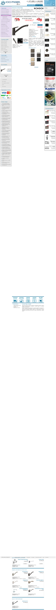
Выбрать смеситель (39, 5)
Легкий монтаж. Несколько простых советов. (6, 162)
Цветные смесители (5, 18)
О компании (4, 79)
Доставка (4, 81)
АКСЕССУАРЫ (4, 61)
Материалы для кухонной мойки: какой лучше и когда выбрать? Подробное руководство (6, 124)
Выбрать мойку (31, 5)
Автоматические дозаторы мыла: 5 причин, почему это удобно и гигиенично (6, 116)
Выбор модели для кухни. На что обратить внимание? (6, 156)
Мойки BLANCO (4, 42)
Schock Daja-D (25, 601)
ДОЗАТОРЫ (3, 58)
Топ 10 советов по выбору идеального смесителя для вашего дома (6, 139)
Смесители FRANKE (5, 12)
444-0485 (40, 1)
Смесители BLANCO (5, 9)
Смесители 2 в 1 (5, 17)
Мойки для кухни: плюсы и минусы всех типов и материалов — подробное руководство (6, 128)
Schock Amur (41, 559)
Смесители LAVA (4, 29)
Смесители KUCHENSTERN (4, 25)
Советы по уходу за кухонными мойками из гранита (6, 110)
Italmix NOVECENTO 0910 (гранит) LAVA (23, 589)
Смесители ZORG (4, 26)
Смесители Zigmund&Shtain (4, 33)
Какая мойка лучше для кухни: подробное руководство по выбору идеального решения (6, 121)
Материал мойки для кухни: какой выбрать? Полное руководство (6, 134)
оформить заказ (48, 4)
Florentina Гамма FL (40, 580)
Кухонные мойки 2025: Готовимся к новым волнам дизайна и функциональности (6, 148)
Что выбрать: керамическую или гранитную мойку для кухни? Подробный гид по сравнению (6, 108)
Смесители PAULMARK (5, 21)
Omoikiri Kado (41, 571)
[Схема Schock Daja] (25, 43)
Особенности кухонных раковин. (5, 158)
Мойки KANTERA (4, 49)
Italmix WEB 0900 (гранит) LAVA (39, 589)
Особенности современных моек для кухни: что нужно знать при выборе (6, 142)
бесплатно (34, 36)
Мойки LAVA (3, 48)
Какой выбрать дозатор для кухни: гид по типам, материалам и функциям (6, 137)
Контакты (4, 86)
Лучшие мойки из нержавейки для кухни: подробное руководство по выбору (6, 131)
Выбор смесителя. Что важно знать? (6, 160)
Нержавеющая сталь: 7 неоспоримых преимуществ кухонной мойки (6, 113)
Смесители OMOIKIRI (5, 11)
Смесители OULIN (4, 34)
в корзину (25, 563)
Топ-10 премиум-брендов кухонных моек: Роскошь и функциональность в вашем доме (6, 104)
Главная (13, 16)
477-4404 (31, 1)
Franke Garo (25, 580)
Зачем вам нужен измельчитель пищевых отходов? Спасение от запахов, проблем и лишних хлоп (6, 153)
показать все (5, 51)
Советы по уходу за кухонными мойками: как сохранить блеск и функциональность (6, 151)
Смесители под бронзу (5, 36)
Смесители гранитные (27, 16)
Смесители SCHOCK (19, 16)
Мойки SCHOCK (4, 45)
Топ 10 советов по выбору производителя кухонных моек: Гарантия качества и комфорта (6, 145)
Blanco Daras (25, 571)
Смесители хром (5, 16)
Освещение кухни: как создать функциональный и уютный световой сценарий (6, 119)
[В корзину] (36, 67)
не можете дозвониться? (39, 3)
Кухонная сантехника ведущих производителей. (6, 164)
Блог (3, 84)
